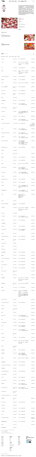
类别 (2, 54)
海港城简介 (19, 442)
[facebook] (27, 437)
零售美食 (20, 29)
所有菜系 (4, 56)
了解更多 (20, 455)
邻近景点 (19, 438)
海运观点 (11, 450)
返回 (2, 3)
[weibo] (32, 437)
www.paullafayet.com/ (22, 26)
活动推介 (19, 1)
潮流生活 (16, 1)
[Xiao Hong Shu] (26, 438)
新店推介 (11, 437)
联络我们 (19, 444)
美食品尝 (13, 1)
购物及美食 (22, 1)
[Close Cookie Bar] (34, 455)
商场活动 (2, 443)
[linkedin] (33, 437)
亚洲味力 (7, 56)
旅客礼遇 (19, 437)
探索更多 (25, 1)
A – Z (5, 54)
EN (34, 1)
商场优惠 (2, 444)
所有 (1, 56)
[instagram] (26, 437)
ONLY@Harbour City (12, 444)
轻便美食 (15, 56)
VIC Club (11, 443)
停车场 (10, 449)
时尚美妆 (10, 1)
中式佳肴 (10, 56)
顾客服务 (11, 448)
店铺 (10, 438)
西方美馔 (18, 56)
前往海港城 (19, 443)
